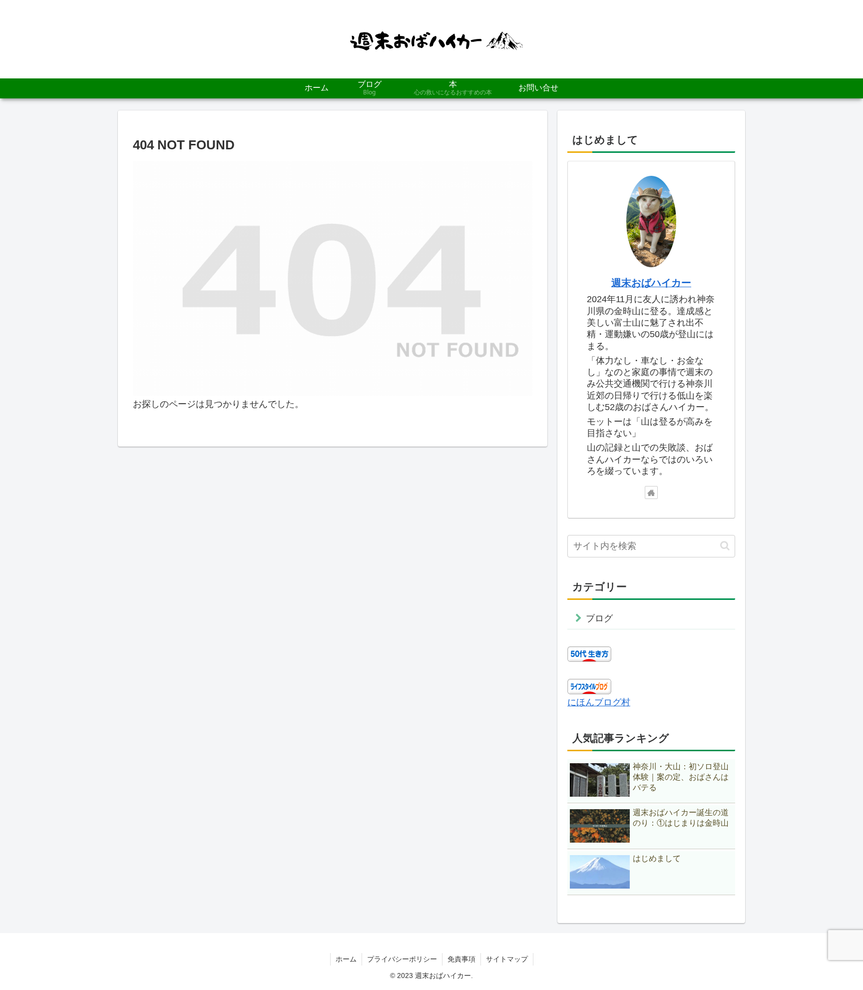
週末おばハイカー (651, 282)
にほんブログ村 (598, 702)
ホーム (346, 959)
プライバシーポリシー (402, 959)
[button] (725, 545)
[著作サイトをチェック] (651, 492)
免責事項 (461, 959)
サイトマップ (507, 959)
